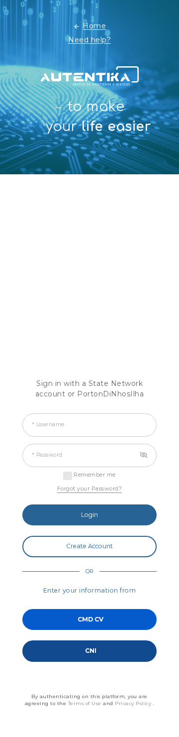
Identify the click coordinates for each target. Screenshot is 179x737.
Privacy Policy (134, 703)
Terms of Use (85, 703)
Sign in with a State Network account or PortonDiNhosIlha (89, 388)
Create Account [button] (89, 546)
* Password (47, 455)
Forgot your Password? (89, 488)
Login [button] (89, 514)
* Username (48, 424)
